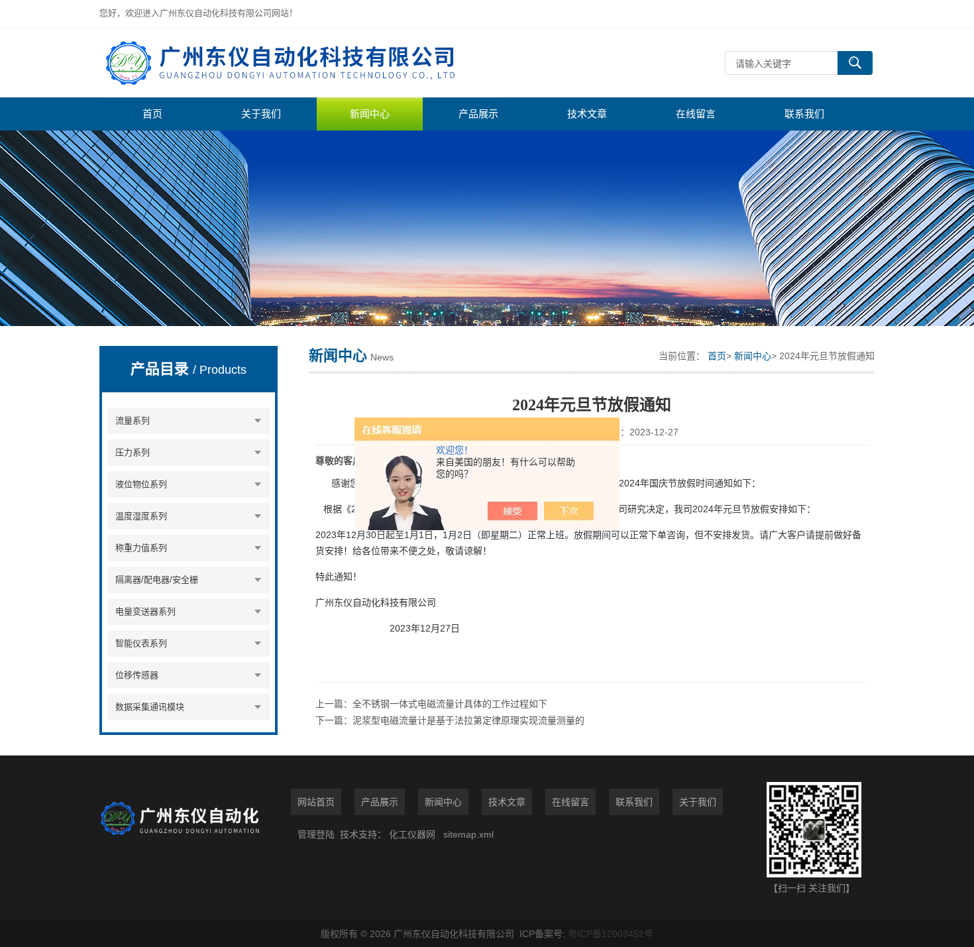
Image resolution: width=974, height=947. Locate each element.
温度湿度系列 (141, 516)
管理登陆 (316, 834)
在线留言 (696, 113)
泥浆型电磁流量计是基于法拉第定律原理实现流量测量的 (468, 720)
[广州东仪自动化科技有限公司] (298, 62)
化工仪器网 (412, 834)
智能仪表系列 (141, 643)
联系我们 (804, 113)
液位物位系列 (141, 484)
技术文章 (587, 113)
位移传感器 (136, 675)
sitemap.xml (468, 834)
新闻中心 (370, 113)
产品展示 (478, 113)
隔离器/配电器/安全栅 (156, 580)
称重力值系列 (141, 548)
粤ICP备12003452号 (610, 933)
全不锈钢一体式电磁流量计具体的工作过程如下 (449, 703)
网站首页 (316, 802)
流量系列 (132, 420)
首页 (152, 113)
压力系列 (132, 452)
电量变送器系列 (145, 611)
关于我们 (261, 113)
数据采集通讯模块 (149, 707)
